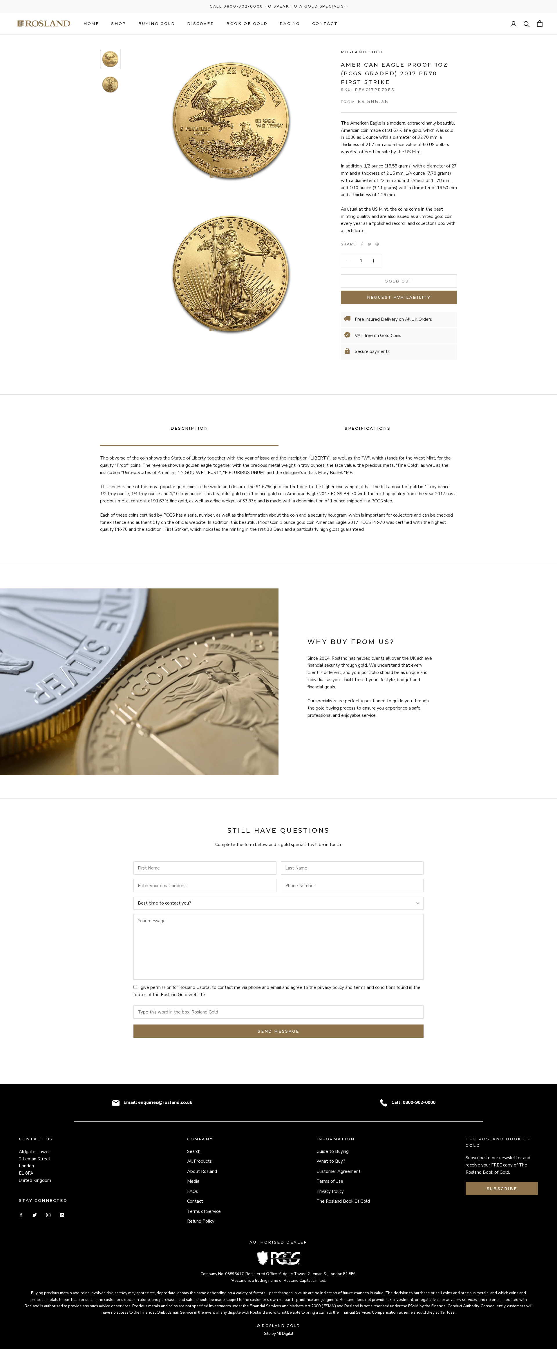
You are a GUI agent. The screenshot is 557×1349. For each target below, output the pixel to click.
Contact (325, 23)
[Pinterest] (377, 244)
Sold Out (399, 281)
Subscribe (502, 1188)
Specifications (368, 428)
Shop (118, 23)
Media (193, 1181)
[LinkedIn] (62, 1214)
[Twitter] (369, 244)
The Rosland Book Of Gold (343, 1201)
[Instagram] (48, 1214)
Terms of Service (204, 1211)
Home (91, 23)
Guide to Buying (333, 1151)
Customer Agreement (339, 1171)
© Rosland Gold (279, 1326)
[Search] (527, 24)
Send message (278, 1031)
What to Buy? (331, 1161)
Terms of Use (330, 1181)
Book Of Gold (246, 23)
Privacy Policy (330, 1191)
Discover (200, 23)
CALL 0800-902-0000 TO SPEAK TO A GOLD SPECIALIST (278, 6)
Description (189, 428)
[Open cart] (539, 23)
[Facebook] (362, 244)
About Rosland (202, 1171)
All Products (199, 1161)
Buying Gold (156, 23)
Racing (290, 23)
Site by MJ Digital (278, 1333)
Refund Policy (200, 1221)
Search (193, 1151)
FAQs (192, 1191)
